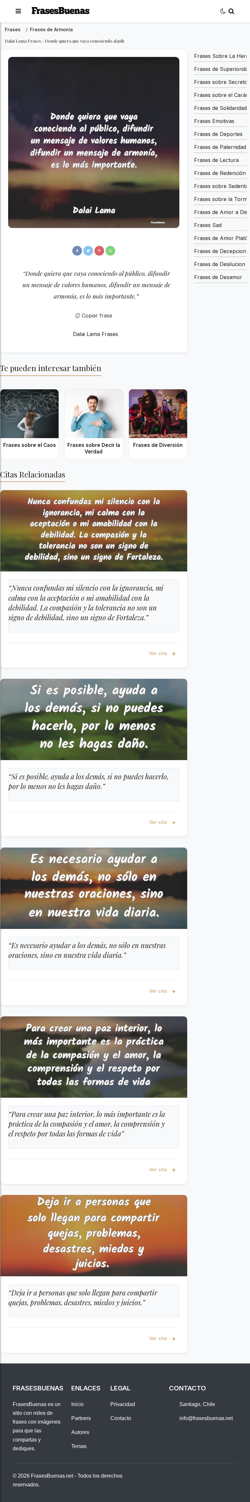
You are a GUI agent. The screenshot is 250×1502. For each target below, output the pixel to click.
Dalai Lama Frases (95, 334)
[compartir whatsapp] (110, 251)
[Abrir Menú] (18, 11)
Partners (81, 1418)
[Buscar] (231, 11)
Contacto (120, 1418)
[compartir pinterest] (99, 251)
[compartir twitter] (88, 251)
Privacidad (122, 1404)
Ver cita (158, 653)
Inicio (77, 1404)
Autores (80, 1432)
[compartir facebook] (77, 251)
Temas (79, 1446)
